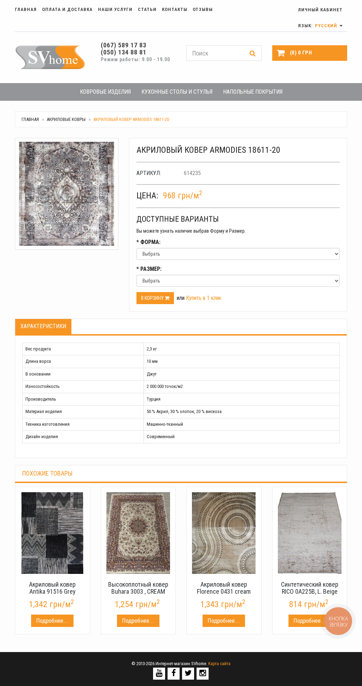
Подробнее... (52, 620)
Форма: (148, 242)
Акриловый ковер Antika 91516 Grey (52, 588)
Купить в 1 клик (203, 298)
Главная (26, 9)
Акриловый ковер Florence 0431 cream (224, 588)
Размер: (149, 269)
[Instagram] (202, 673)
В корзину (153, 298)
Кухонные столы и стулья (176, 91)
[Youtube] (159, 673)
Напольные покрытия (252, 91)
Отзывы (203, 9)
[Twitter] (188, 673)
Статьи (147, 9)
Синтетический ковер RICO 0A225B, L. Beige (309, 588)
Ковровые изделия (105, 91)
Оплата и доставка (67, 9)
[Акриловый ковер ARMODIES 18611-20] (66, 194)
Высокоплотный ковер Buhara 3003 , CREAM (138, 588)
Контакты (174, 9)
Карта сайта (219, 663)
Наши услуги (115, 9)
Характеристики (43, 326)
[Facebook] (173, 673)
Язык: (318, 25)
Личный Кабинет (320, 9)
